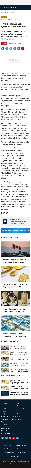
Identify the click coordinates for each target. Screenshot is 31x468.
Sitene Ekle (10, 445)
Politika (19, 411)
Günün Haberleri (17, 419)
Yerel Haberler (16, 416)
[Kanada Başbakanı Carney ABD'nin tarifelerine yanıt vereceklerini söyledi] (15, 249)
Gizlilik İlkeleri (15, 456)
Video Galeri (5, 419)
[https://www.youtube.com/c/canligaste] (13, 438)
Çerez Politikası (20, 452)
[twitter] (6, 48)
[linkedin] (18, 48)
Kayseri (5, 408)
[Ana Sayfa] (2, 12)
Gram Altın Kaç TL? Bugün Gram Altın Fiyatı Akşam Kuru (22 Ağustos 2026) (14, 310)
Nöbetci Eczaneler (7, 431)
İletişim (23, 449)
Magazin (5, 411)
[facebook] (2, 48)
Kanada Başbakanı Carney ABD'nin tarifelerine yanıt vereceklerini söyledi (14, 261)
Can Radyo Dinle (9, 449)
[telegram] (14, 48)
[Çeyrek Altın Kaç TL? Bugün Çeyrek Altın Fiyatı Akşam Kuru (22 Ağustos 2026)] (15, 274)
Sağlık (4, 414)
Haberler (6, 12)
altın (12, 136)
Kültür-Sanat (20, 408)
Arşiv (13, 422)
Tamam (23, 466)
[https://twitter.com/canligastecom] (6, 438)
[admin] (17, 438)
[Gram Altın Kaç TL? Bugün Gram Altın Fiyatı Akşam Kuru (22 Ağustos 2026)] (15, 298)
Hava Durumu (5, 428)
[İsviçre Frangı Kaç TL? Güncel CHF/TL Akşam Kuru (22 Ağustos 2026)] (15, 323)
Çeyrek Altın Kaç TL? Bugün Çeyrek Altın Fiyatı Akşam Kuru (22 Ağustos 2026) (15, 285)
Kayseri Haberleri (21, 445)
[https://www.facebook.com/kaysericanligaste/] (2, 438)
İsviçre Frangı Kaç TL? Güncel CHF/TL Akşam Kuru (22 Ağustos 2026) (15, 335)
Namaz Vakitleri (6, 433)
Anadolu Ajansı (14, 219)
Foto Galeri (4, 416)
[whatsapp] (10, 48)
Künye (18, 449)
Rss (5, 445)
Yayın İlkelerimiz (9, 452)
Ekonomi (12, 12)
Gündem (19, 406)
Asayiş (5, 403)
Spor (18, 414)
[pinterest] (22, 48)
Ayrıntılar (17, 466)
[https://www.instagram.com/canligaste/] (10, 438)
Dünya (19, 403)
